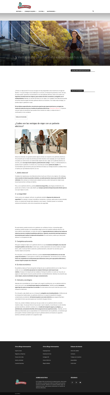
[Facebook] (72, 382)
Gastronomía (51, 11)
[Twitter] (76, 382)
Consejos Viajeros (30, 11)
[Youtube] (80, 382)
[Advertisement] (67, 5)
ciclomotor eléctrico (54, 108)
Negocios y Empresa (20, 354)
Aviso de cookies (75, 350)
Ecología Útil (46, 357)
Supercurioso (18, 350)
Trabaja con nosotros (76, 357)
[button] (93, 11)
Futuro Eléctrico (47, 360)
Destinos (18, 11)
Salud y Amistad (19, 360)
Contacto (73, 354)
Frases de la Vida (19, 357)
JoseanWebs (74, 360)
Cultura (41, 11)
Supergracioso (46, 350)
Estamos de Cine (47, 354)
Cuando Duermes (19, 363)
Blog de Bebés (46, 363)
